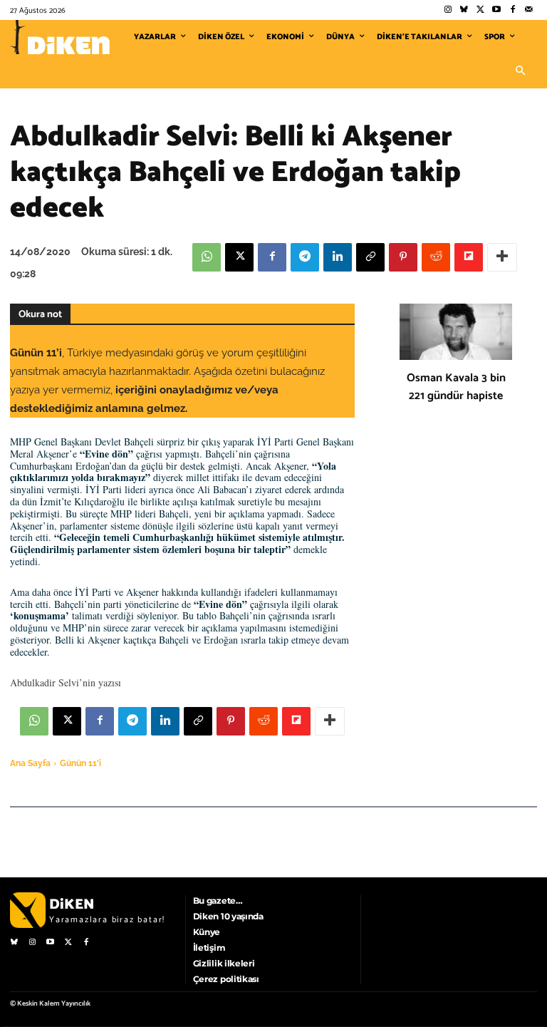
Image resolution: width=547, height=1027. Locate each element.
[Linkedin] (337, 257)
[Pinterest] (403, 257)
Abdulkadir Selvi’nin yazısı (65, 682)
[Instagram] (447, 10)
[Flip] (468, 257)
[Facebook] (512, 10)
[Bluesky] (464, 10)
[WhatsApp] (206, 257)
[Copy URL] (370, 257)
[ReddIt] (436, 257)
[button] (520, 71)
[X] (239, 257)
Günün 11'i (80, 763)
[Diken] (60, 37)
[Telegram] (305, 257)
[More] (502, 257)
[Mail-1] (529, 10)
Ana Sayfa (30, 763)
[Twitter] (480, 10)
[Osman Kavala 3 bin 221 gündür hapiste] (456, 332)
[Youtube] (497, 10)
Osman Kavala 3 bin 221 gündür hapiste (456, 387)
